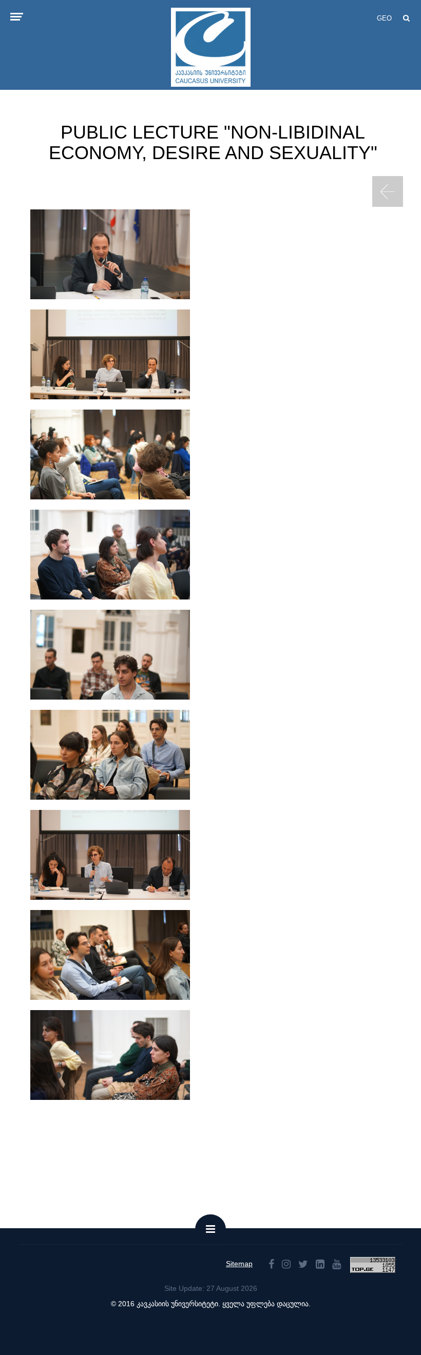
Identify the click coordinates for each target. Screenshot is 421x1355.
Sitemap (239, 1264)
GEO (384, 18)
